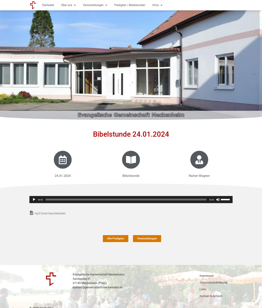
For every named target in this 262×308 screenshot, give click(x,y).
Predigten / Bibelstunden (129, 5)
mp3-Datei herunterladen (50, 213)
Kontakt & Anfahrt (211, 296)
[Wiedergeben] (34, 199)
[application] (131, 199)
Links (203, 289)
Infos (155, 5)
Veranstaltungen (93, 5)
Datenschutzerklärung (213, 282)
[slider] (226, 199)
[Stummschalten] (218, 199)
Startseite (48, 5)
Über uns (66, 5)
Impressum (207, 275)
